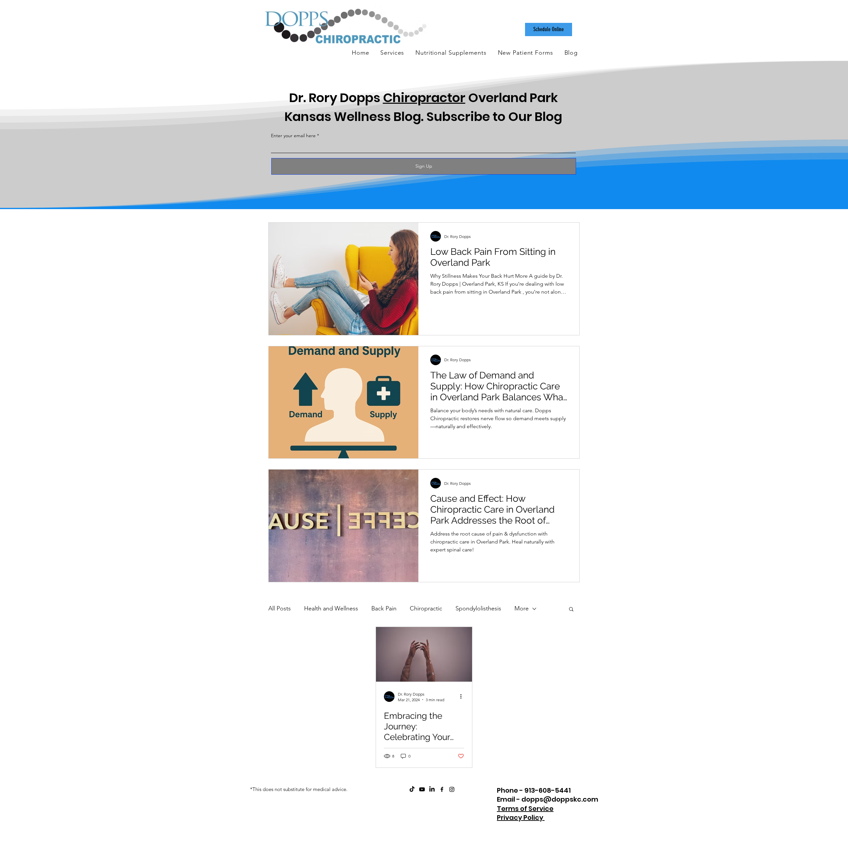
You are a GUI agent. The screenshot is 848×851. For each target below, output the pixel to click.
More (521, 608)
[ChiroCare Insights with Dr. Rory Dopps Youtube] (422, 789)
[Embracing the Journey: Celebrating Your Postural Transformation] (424, 654)
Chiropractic (426, 608)
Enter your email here (293, 135)
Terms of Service (525, 808)
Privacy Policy (521, 817)
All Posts (279, 608)
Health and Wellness (331, 608)
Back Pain (384, 608)
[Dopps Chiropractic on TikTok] (412, 789)
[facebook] (442, 789)
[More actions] (463, 697)
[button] (571, 609)
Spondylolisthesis (478, 608)
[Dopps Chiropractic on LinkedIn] (432, 789)
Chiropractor (424, 97)
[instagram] (452, 789)
